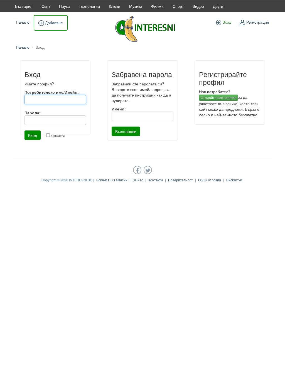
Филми (157, 6)
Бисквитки (234, 179)
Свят (45, 6)
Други (218, 6)
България (24, 6)
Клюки (114, 6)
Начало (23, 22)
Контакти (155, 179)
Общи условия (209, 179)
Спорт (178, 6)
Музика (135, 6)
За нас (138, 179)
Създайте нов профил (218, 97)
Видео (198, 6)
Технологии (89, 6)
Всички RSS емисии (111, 179)
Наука (64, 6)
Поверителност (180, 179)
